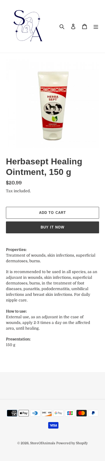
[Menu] (96, 26)
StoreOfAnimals (42, 443)
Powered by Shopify (72, 443)
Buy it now (52, 227)
